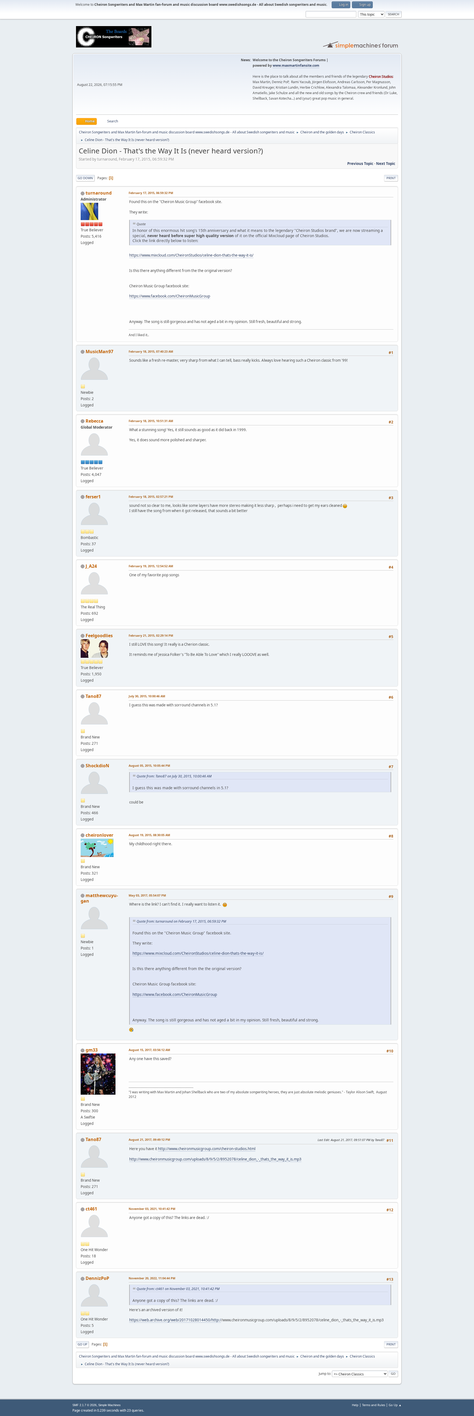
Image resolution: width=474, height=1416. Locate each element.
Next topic (385, 163)
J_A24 (91, 566)
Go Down (85, 178)
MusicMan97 (99, 352)
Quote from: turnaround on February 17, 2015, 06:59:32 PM (181, 921)
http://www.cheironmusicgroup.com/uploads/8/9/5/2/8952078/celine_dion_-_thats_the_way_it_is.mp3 (215, 1159)
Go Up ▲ (395, 1405)
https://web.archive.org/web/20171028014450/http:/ (175, 1319)
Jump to (324, 1373)
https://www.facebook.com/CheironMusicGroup (169, 296)
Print (391, 178)
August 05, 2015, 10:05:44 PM (149, 765)
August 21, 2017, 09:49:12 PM (149, 1139)
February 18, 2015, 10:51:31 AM (151, 421)
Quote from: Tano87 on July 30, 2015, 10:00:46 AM (174, 776)
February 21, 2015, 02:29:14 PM (151, 635)
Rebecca (94, 421)
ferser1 (93, 497)
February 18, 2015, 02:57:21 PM (151, 497)
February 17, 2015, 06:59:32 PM (151, 193)
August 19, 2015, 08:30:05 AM (149, 835)
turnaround (99, 193)
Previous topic (360, 163)
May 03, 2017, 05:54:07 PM (147, 895)
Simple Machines (109, 1405)
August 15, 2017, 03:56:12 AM (149, 1050)
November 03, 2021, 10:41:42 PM (152, 1209)
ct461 (91, 1209)
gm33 (92, 1050)
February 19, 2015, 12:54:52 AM (151, 566)
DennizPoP (97, 1278)
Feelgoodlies (99, 636)
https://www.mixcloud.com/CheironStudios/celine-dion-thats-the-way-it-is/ (191, 255)
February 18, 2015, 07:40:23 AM (151, 351)
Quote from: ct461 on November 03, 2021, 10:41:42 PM (178, 1288)
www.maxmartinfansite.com (296, 65)
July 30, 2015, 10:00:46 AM (147, 696)
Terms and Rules (373, 1405)
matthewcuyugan (99, 898)
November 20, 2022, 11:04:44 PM (152, 1278)
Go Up (82, 1344)
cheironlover (99, 835)
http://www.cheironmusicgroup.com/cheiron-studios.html (206, 1148)
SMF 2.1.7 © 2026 (84, 1405)
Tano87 (93, 696)
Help (355, 1405)
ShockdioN (97, 766)
